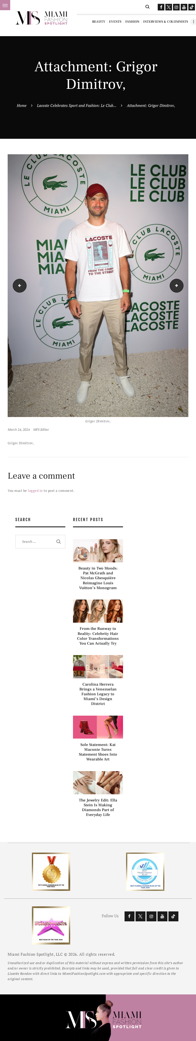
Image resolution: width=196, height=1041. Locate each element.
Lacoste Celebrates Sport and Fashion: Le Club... (76, 105)
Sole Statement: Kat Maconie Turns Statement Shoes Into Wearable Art (98, 752)
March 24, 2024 (19, 429)
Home (22, 105)
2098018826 (18, 285)
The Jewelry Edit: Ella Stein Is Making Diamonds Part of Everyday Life (98, 807)
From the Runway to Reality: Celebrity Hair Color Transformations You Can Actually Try (98, 636)
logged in (35, 490)
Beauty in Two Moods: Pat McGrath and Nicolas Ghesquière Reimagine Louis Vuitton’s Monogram (98, 578)
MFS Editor (41, 429)
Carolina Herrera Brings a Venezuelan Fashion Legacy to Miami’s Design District (98, 694)
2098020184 (181, 285)
